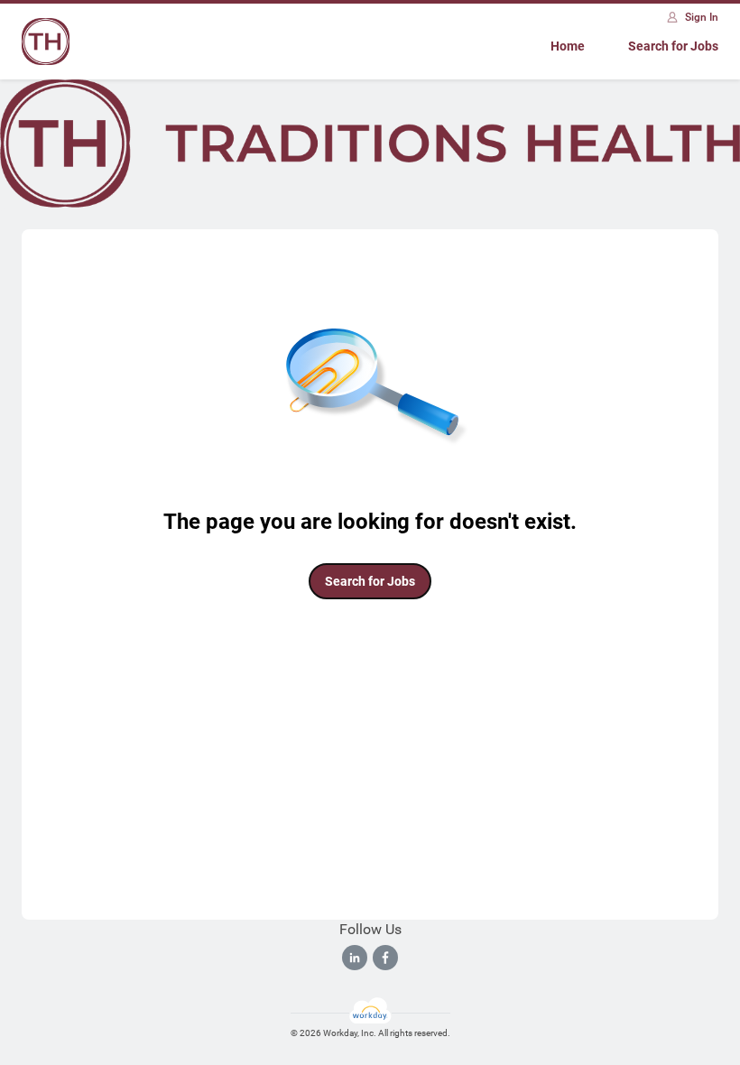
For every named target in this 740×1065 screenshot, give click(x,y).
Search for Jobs (673, 46)
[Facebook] (385, 957)
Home (567, 46)
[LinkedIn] (354, 957)
